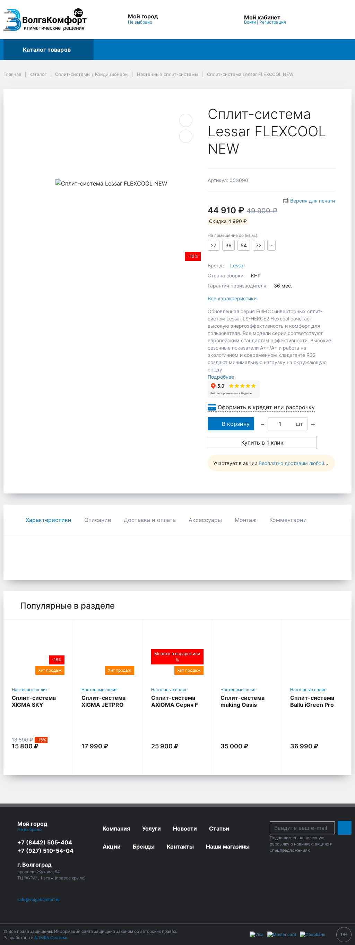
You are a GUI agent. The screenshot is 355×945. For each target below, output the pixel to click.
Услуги (171, 49)
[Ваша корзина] (340, 19)
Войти (250, 22)
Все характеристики (232, 298)
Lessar (237, 265)
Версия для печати (312, 201)
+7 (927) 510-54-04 (45, 850)
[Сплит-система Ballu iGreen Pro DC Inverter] (316, 652)
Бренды (140, 49)
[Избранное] (308, 19)
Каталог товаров (47, 49)
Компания (283, 49)
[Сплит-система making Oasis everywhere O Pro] (246, 652)
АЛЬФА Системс (50, 937)
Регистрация (272, 22)
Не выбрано (140, 22)
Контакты (244, 49)
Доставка (205, 49)
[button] (194, 19)
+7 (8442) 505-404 (44, 842)
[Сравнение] (324, 19)
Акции (108, 49)
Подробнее (221, 377)
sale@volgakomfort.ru (38, 899)
